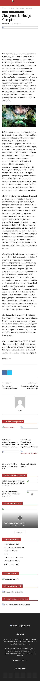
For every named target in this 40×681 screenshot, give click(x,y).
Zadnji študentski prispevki (13, 422)
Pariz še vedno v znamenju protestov (9, 387)
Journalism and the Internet (14, 547)
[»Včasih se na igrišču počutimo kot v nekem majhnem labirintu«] (32, 484)
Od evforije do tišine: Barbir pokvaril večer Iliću (9, 466)
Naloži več (19, 532)
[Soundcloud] (23, 675)
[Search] (37, 3)
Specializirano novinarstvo (25, 8)
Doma (4, 8)
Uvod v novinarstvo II (11, 564)
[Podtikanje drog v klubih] (20, 518)
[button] (3, 3)
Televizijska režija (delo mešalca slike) (29, 387)
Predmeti (11, 8)
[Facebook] (4, 372)
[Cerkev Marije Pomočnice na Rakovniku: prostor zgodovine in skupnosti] (29, 432)
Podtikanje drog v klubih (14, 523)
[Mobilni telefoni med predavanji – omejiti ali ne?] (32, 494)
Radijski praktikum (10, 551)
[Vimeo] (35, 675)
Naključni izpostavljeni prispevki (15, 475)
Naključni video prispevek (12, 503)
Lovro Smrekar (8, 526)
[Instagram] (11, 675)
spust (7, 23)
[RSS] (17, 675)
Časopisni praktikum (11, 544)
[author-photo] (20, 408)
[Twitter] (9, 372)
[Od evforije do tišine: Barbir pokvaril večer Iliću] (10, 456)
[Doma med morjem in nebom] (29, 456)
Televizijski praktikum (12, 561)
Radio (6, 554)
